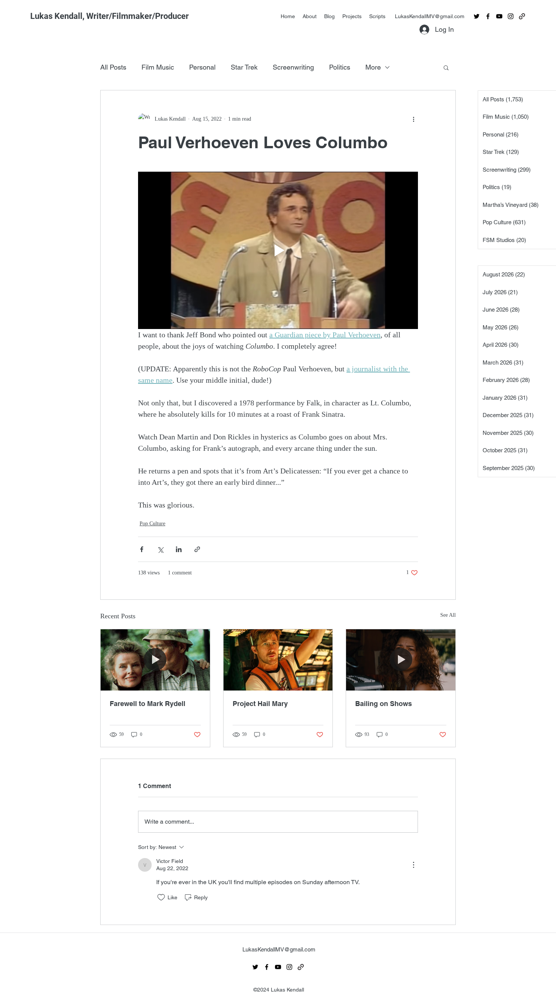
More (373, 67)
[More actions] (413, 119)
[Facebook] (488, 16)
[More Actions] (413, 864)
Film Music (157, 67)
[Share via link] (197, 549)
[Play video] (278, 250)
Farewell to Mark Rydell (147, 704)
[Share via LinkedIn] (178, 549)
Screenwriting (293, 67)
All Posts (113, 67)
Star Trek (244, 67)
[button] (446, 67)
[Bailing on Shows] (400, 660)
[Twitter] (476, 16)
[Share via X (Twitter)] (160, 549)
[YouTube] (499, 16)
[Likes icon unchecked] (161, 897)
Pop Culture (152, 523)
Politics (339, 67)
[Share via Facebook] (141, 549)
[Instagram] (510, 16)
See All (448, 615)
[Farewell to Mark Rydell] (155, 660)
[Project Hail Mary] (278, 660)
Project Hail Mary (260, 704)
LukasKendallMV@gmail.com (429, 16)
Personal (202, 67)
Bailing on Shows (383, 704)
